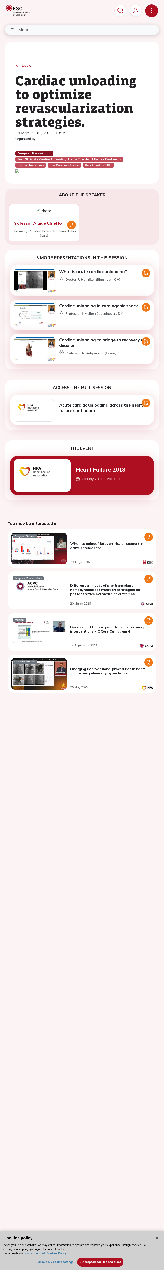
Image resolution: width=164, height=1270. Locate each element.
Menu (23, 29)
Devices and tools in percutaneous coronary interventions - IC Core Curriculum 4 (107, 629)
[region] (82, 1250)
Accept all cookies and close (101, 1262)
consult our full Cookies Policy (45, 1253)
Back (26, 65)
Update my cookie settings (55, 1262)
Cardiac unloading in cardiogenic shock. (99, 305)
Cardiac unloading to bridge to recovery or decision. (102, 342)
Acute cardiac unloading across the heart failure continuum (101, 407)
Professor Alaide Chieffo (37, 223)
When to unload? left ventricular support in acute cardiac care (106, 545)
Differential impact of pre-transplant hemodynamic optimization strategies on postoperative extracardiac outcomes (105, 589)
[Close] (157, 1238)
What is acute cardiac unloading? (93, 271)
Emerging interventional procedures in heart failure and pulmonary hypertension (108, 671)
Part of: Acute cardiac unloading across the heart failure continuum (69, 159)
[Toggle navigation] (151, 10)
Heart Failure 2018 (100, 469)
